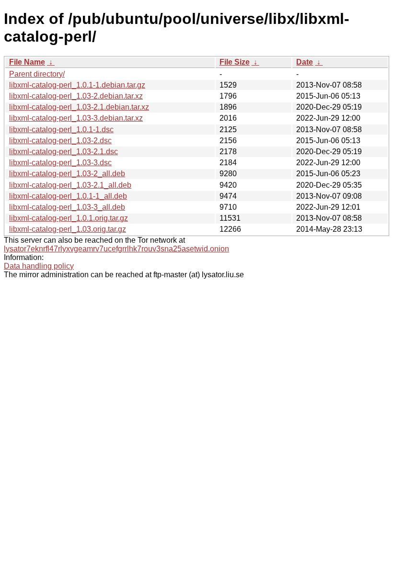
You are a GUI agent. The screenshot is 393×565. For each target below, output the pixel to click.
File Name (27, 62)
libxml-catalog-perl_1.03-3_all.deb (67, 207)
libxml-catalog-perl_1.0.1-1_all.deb (68, 196)
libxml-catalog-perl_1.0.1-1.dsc (61, 129)
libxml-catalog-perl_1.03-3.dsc (60, 162)
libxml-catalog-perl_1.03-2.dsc (60, 140)
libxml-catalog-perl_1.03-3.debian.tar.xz (76, 118)
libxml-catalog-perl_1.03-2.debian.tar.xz (76, 96)
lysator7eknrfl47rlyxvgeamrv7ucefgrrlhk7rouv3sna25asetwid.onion (116, 249)
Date (304, 62)
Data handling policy (39, 266)
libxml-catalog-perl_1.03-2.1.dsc (63, 151)
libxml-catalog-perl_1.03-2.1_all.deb (70, 185)
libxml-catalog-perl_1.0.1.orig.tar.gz (68, 218)
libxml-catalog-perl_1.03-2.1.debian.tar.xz (79, 107)
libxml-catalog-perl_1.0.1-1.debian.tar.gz (77, 85)
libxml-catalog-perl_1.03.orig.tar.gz (67, 229)
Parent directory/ (37, 74)
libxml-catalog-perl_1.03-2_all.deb (67, 174)
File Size (235, 62)
